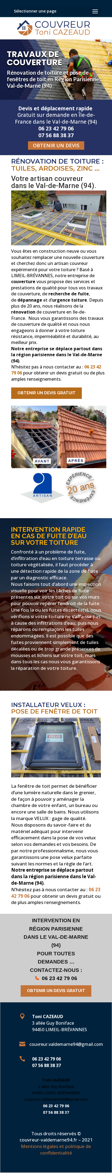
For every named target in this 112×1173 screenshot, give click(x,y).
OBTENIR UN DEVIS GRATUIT (46, 392)
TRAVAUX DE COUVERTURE (34, 58)
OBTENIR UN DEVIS (56, 145)
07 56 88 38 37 (46, 1065)
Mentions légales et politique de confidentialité (56, 1149)
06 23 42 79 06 (59, 978)
